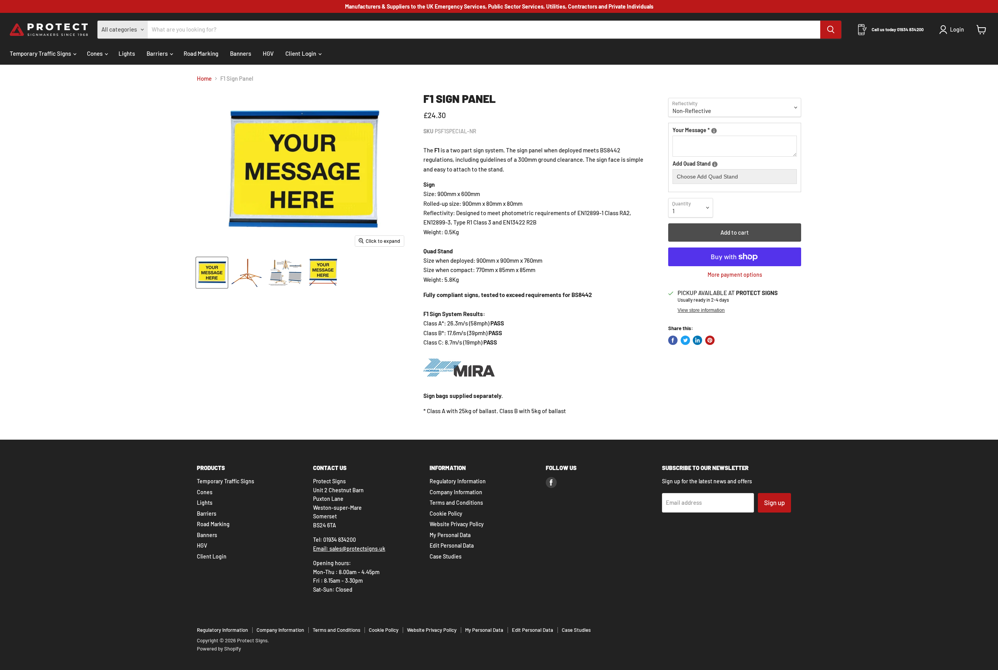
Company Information (456, 492)
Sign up (774, 502)
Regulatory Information (458, 481)
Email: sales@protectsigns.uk (349, 548)
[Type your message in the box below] (714, 131)
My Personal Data (450, 535)
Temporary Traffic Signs (41, 53)
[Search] (830, 30)
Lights (127, 53)
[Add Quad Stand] (715, 164)
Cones (95, 53)
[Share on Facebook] (673, 340)
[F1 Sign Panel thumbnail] (212, 272)
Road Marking (201, 53)
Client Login (301, 53)
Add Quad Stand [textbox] (708, 164)
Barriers (158, 53)
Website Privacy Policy (457, 524)
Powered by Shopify (219, 648)
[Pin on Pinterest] (710, 340)
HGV (268, 53)
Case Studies (446, 556)
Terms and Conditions (456, 502)
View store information (701, 310)
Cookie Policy (446, 513)
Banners (240, 53)
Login (957, 29)
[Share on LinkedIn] (697, 340)
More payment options (735, 275)
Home (204, 78)
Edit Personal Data (452, 545)
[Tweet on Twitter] (685, 340)
